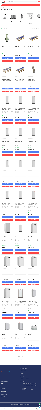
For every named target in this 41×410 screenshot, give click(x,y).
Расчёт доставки (23, 370)
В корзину (7, 58)
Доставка (2, 385)
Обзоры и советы (3, 391)
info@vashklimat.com (25, 386)
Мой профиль (3, 396)
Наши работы (22, 376)
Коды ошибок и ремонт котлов (25, 378)
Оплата (2, 383)
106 (21, 359)
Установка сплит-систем (4, 386)
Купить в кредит (3, 388)
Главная (2, 7)
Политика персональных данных (5, 369)
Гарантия (21, 373)
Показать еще (20, 356)
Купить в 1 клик (7, 61)
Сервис (21, 371)
